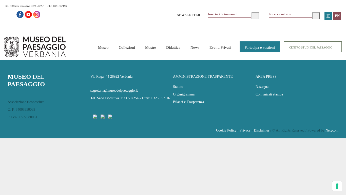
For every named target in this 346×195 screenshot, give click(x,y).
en (337, 16)
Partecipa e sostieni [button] (260, 47)
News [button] (194, 47)
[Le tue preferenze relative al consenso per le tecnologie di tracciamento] (337, 186)
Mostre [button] (150, 47)
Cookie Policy (226, 130)
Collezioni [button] (127, 47)
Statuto (178, 87)
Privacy (245, 130)
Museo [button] (103, 47)
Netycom (331, 130)
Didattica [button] (173, 47)
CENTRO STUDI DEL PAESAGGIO (310, 47)
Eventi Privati (220, 47)
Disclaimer (261, 130)
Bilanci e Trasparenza (188, 102)
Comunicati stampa (269, 94)
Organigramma (184, 94)
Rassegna (262, 87)
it (328, 16)
